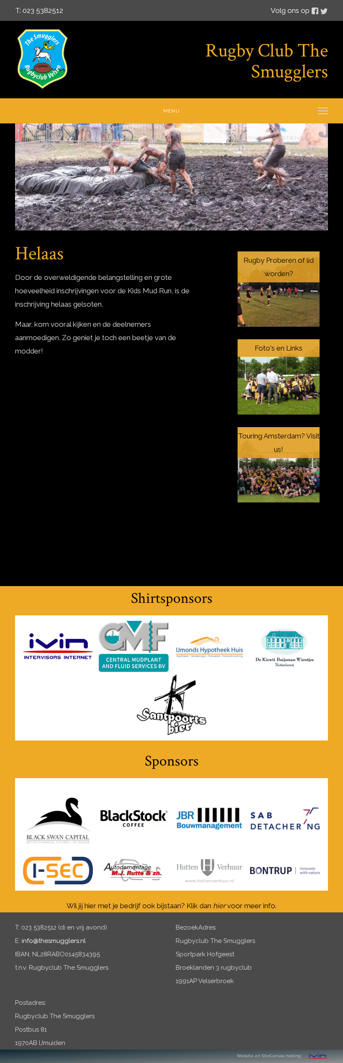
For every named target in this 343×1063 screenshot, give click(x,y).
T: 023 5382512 (39, 10)
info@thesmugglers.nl (54, 941)
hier (219, 906)
